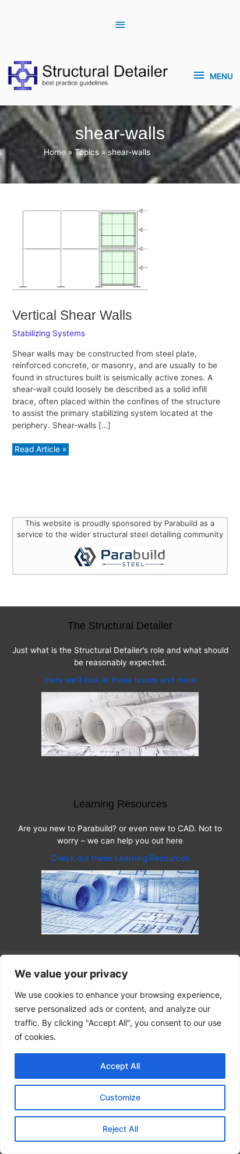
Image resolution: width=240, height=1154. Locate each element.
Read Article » (40, 450)
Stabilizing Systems (48, 333)
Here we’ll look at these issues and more (120, 679)
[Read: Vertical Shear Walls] (80, 249)
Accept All (120, 1066)
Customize (120, 1097)
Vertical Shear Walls (72, 315)
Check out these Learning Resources (120, 858)
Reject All (120, 1129)
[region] (120, 1054)
